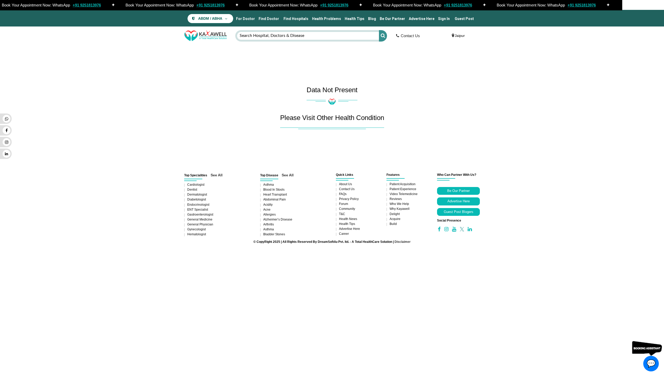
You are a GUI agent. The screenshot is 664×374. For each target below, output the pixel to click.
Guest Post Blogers (458, 212)
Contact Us (410, 36)
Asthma (268, 184)
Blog (372, 19)
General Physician (200, 224)
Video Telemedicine (404, 194)
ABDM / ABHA (210, 19)
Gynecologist (196, 229)
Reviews (396, 199)
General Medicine (199, 219)
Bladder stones (274, 234)
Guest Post (464, 19)
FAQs (343, 194)
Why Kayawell (400, 209)
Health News (348, 219)
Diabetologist (196, 199)
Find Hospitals (295, 19)
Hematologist (196, 234)
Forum (343, 204)
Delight (395, 214)
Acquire (395, 219)
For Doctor (245, 19)
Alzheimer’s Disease (277, 219)
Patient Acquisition (403, 184)
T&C (342, 214)
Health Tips (354, 19)
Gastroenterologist (200, 214)
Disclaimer (403, 242)
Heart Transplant (275, 194)
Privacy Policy (349, 199)
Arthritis (268, 224)
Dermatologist (197, 194)
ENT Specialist (197, 209)
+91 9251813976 (87, 5)
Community (347, 209)
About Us (345, 184)
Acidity (268, 204)
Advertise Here (421, 19)
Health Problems (326, 19)
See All (217, 175)
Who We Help (399, 204)
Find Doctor (269, 19)
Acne (267, 209)
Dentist (192, 189)
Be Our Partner (392, 19)
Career (344, 234)
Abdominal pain (274, 199)
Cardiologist (195, 184)
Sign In (444, 19)
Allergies (269, 214)
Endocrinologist (198, 204)
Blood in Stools (274, 189)
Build (393, 224)
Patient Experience (403, 189)
